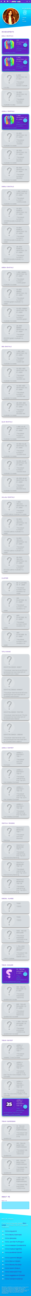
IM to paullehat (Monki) (13, 1252)
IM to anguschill (11, 1231)
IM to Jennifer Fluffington (14, 1241)
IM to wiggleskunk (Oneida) (15, 1275)
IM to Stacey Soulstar (13, 1264)
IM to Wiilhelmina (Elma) (14, 1278)
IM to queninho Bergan (13, 1257)
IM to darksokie (10, 1238)
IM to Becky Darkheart (13, 1234)
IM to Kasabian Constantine (15, 1245)
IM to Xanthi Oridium (12, 1268)
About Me (4, 1200)
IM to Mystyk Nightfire (13, 1249)
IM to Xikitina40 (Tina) (13, 1271)
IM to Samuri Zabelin (12, 1261)
